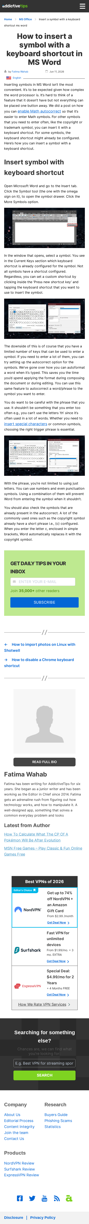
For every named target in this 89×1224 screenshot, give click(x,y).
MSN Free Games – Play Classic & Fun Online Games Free (43, 851)
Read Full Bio (44, 762)
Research (55, 1104)
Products (15, 1153)
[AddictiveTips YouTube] (44, 1198)
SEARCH (44, 1075)
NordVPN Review (19, 1163)
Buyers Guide (55, 1114)
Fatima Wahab (20, 71)
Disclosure (13, 1218)
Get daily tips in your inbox (38, 567)
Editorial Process (18, 1120)
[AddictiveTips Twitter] (32, 1198)
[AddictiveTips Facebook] (20, 1198)
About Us (12, 1114)
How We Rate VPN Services (42, 1004)
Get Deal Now (56, 922)
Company (15, 1104)
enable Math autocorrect (39, 111)
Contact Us (14, 1138)
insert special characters (25, 424)
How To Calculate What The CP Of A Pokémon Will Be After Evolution (36, 837)
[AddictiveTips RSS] (57, 1198)
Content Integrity (19, 1126)
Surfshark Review (19, 1169)
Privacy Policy (42, 1218)
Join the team (16, 1132)
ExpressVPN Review (21, 1175)
